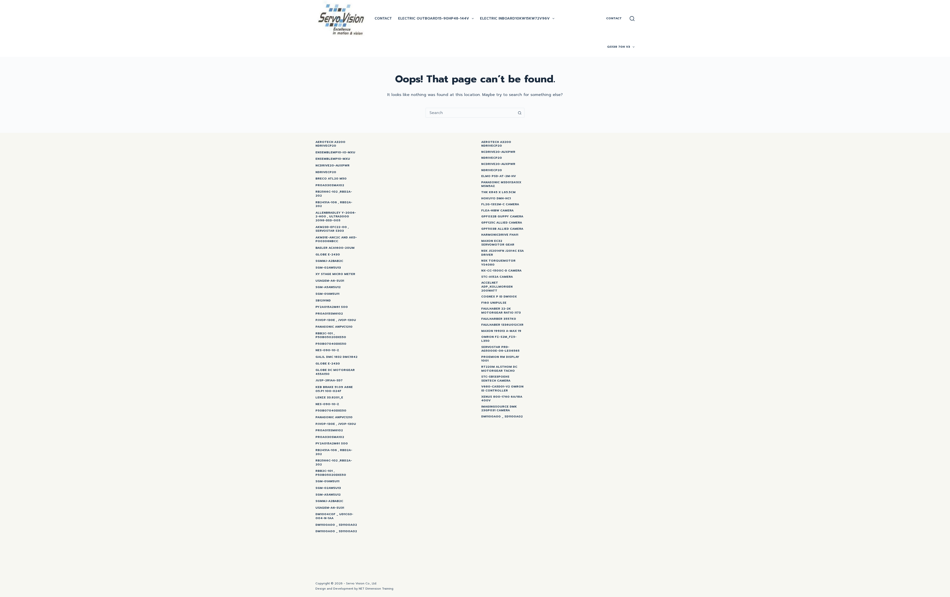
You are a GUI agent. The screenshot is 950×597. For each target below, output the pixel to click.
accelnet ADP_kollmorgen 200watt (497, 287)
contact (383, 18)
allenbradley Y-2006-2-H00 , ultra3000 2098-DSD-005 (335, 217)
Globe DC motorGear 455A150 (335, 372)
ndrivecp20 (491, 158)
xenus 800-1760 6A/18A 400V (501, 399)
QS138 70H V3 (618, 47)
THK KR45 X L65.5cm (498, 192)
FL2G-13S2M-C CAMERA (500, 205)
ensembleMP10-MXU (332, 159)
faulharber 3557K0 (498, 319)
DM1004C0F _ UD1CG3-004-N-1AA (334, 516)
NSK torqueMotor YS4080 (498, 263)
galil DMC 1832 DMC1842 (336, 357)
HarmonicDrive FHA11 (499, 235)
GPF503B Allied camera (502, 229)
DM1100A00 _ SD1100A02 (336, 525)
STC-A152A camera (497, 277)
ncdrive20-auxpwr (332, 166)
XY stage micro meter (335, 274)
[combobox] (470, 113)
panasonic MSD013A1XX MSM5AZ (501, 184)
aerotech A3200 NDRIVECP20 (496, 144)
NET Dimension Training (376, 588)
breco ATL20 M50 (331, 179)
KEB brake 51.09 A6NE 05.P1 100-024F (334, 389)
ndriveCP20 (325, 172)
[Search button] (519, 112)
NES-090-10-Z (327, 350)
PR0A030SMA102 (329, 185)
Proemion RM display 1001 (500, 359)
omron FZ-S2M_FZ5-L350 (499, 339)
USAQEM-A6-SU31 (329, 281)
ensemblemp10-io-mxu (335, 153)
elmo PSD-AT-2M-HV (498, 176)
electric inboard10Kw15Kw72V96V (515, 18)
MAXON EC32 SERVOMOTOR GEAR (497, 243)
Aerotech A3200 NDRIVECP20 (330, 144)
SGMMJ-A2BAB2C (329, 261)
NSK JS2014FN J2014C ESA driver (502, 253)
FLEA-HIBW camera (497, 211)
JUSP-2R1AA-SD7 (329, 381)
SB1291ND (323, 301)
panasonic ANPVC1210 (334, 327)
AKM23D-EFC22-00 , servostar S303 (332, 229)
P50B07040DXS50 (330, 344)
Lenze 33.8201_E (329, 398)
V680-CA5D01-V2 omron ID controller (502, 388)
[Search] (632, 18)
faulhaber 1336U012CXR (502, 325)
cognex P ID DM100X (499, 297)
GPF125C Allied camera (501, 223)
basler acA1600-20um (335, 248)
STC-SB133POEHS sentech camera (495, 379)
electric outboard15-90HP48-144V (433, 18)
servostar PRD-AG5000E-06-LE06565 (500, 349)
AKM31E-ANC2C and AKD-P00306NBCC (336, 239)
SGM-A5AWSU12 (328, 287)
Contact (614, 18)
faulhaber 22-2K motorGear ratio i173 (501, 311)
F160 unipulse (493, 303)
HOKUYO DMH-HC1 (496, 199)
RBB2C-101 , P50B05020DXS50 (330, 335)
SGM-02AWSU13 (328, 268)
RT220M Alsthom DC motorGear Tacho (499, 369)
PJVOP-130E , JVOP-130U (335, 320)
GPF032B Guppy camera (502, 217)
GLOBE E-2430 (327, 255)
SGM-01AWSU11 (327, 294)
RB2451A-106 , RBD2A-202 (333, 204)
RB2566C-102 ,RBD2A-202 (333, 194)
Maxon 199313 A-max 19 (501, 331)
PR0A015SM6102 (329, 314)
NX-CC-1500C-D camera (501, 271)
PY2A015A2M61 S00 (331, 307)
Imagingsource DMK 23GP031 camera (499, 409)
